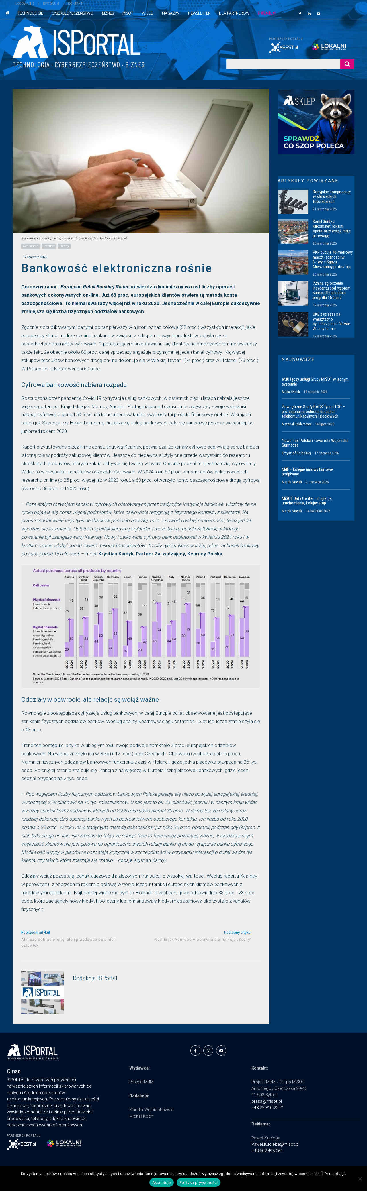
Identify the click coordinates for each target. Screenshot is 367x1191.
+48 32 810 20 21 (267, 1107)
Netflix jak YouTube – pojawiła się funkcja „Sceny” (203, 939)
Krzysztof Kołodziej (296, 453)
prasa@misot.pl (266, 1101)
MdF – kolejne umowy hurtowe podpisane (307, 472)
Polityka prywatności (198, 1182)
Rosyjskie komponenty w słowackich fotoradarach (332, 196)
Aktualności (31, 246)
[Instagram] (208, 1050)
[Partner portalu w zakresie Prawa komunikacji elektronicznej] (333, 46)
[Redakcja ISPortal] (42, 992)
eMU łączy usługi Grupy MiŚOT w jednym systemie (315, 382)
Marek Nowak (292, 482)
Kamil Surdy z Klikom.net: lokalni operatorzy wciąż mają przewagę (332, 228)
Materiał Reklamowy (296, 424)
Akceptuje (161, 1182)
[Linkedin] (309, 13)
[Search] (347, 64)
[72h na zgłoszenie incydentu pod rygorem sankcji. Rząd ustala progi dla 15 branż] (293, 293)
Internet (49, 246)
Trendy (64, 246)
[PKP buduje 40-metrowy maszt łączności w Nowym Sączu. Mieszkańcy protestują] (293, 262)
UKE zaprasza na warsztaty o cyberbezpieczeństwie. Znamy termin (332, 321)
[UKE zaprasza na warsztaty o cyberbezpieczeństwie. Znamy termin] (293, 324)
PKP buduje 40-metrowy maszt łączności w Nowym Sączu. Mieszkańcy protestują (333, 259)
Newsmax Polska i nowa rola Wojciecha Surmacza (315, 443)
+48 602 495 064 (267, 1150)
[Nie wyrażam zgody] (360, 1179)
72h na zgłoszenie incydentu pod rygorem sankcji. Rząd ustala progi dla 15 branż (331, 290)
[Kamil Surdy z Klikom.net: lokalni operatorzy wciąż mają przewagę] (293, 231)
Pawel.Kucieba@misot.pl (275, 1144)
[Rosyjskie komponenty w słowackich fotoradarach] (293, 202)
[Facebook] (300, 13)
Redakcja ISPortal (95, 978)
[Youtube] (318, 13)
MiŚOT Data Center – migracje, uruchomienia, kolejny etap (307, 501)
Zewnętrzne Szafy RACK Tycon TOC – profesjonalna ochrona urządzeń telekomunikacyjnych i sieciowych (313, 411)
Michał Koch (291, 392)
